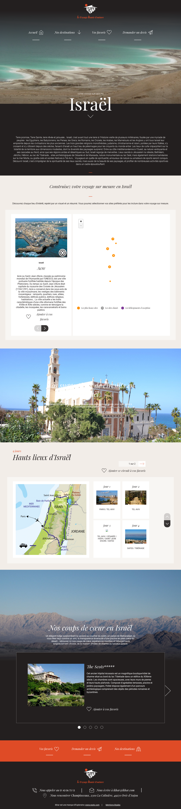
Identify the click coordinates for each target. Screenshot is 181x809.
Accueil (32, 32)
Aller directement (90, 117)
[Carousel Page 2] (84, 727)
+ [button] (81, 221)
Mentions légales (113, 805)
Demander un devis (135, 32)
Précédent (37, 328)
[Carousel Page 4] (96, 727)
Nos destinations (65, 32)
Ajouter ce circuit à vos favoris (127, 471)
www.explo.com (92, 805)
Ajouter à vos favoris (44, 316)
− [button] (81, 225)
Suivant (44, 328)
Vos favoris (98, 32)
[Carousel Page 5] (101, 727)
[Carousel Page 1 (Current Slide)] (79, 727)
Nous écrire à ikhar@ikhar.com (115, 790)
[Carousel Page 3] (90, 727)
